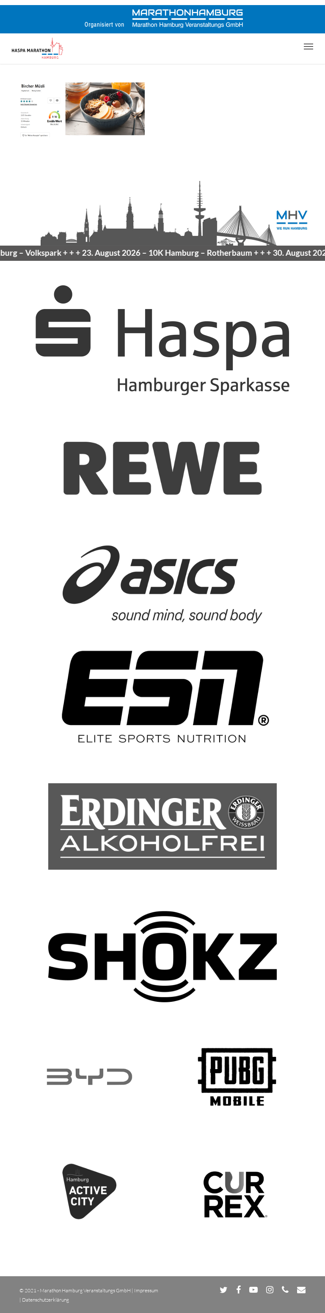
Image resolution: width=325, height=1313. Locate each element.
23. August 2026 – (152, 252)
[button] (308, 46)
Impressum (146, 1290)
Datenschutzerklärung (45, 1300)
